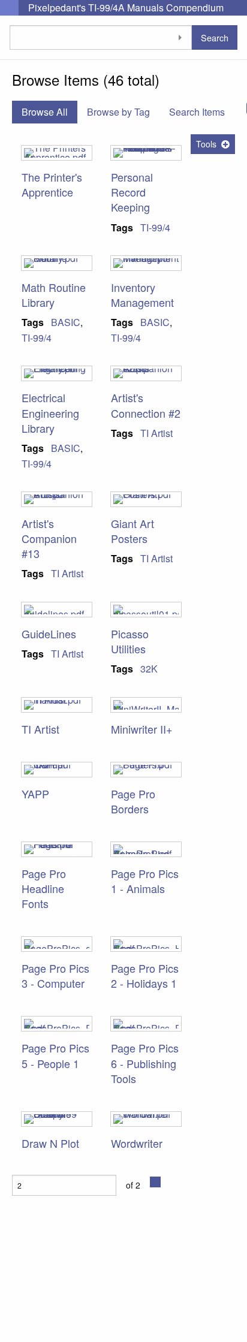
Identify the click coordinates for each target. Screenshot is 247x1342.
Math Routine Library (54, 294)
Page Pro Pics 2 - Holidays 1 (145, 975)
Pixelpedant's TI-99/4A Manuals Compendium (126, 7)
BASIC (65, 322)
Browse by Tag (118, 112)
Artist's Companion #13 (49, 538)
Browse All (45, 112)
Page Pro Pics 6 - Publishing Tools (145, 1062)
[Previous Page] (155, 1182)
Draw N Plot (50, 1143)
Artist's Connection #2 (145, 405)
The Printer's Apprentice (52, 184)
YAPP (35, 793)
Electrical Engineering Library (50, 412)
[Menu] (9, 8)
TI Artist (156, 433)
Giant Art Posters (132, 530)
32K (149, 668)
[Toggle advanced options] (180, 37)
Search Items (197, 112)
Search (214, 37)
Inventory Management (142, 294)
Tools (206, 144)
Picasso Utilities (130, 641)
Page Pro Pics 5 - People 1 (55, 1055)
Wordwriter (136, 1143)
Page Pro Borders (133, 801)
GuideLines (49, 633)
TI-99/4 (155, 227)
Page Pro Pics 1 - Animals (145, 880)
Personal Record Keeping (132, 192)
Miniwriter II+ (142, 729)
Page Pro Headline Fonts (44, 888)
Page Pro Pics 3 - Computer (55, 975)
